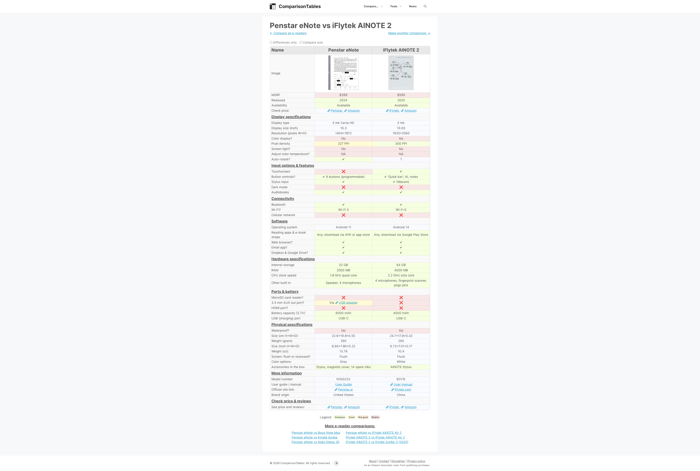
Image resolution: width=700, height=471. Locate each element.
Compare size (312, 42)
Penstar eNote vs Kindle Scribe (314, 437)
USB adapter (348, 302)
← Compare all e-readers (288, 33)
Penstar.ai (345, 389)
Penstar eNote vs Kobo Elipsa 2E (315, 442)
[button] (425, 6)
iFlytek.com (403, 389)
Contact (384, 461)
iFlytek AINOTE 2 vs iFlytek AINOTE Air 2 (375, 437)
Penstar (336, 110)
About (373, 461)
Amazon (354, 110)
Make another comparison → (409, 33)
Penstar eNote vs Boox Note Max (316, 433)
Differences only (284, 42)
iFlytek (394, 110)
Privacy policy (416, 461)
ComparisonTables (300, 6)
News (413, 6)
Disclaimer (398, 461)
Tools (393, 6)
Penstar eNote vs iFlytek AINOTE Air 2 (373, 433)
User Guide (343, 384)
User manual (403, 384)
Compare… (371, 6)
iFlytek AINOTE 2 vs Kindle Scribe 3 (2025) (377, 442)
